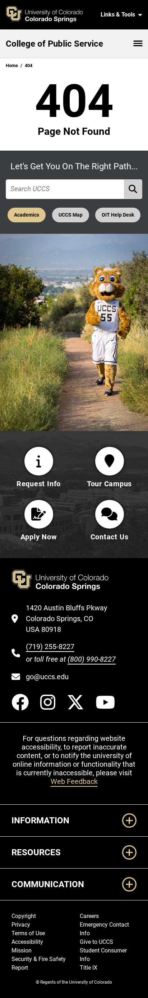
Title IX (88, 967)
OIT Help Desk (118, 215)
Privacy (20, 924)
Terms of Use (28, 933)
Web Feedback (74, 781)
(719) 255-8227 (50, 646)
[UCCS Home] (49, 15)
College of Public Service (54, 44)
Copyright (23, 916)
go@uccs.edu (47, 676)
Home (12, 65)
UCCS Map (71, 215)
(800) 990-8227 (92, 659)
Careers (89, 916)
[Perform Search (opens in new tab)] (133, 189)
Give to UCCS (96, 941)
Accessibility (27, 941)
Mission (21, 950)
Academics (26, 215)
